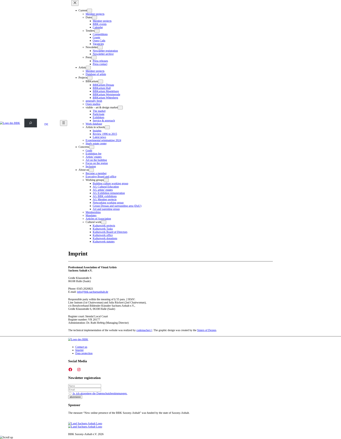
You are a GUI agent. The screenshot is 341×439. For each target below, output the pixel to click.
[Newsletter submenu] (100, 47)
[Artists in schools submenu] (107, 127)
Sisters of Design (206, 330)
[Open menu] (63, 123)
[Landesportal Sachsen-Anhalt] (85, 425)
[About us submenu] (91, 170)
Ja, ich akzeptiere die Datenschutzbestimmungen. (99, 393)
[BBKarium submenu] (100, 81)
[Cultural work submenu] (103, 222)
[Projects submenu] (89, 78)
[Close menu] (75, 3)
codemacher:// (144, 330)
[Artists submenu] (88, 67)
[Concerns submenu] (91, 147)
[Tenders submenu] (96, 31)
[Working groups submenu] (106, 180)
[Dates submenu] (94, 17)
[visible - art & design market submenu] (120, 107)
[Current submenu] (89, 10)
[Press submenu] (93, 57)
